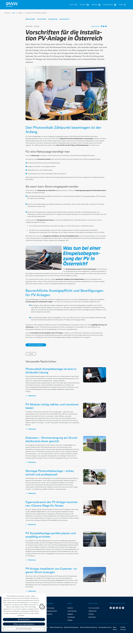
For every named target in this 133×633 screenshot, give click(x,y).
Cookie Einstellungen (25, 628)
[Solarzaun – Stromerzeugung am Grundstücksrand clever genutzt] (94, 443)
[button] (122, 4)
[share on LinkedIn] (101, 26)
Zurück (31, 354)
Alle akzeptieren (24, 619)
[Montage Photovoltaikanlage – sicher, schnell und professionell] (94, 476)
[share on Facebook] (103, 26)
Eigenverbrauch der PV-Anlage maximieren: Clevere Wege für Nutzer (52, 503)
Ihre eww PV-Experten (35, 345)
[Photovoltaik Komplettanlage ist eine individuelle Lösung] (94, 374)
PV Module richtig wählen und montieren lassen (52, 406)
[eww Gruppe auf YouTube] (120, 608)
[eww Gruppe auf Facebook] (111, 608)
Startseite (7, 13)
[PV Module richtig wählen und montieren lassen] (94, 410)
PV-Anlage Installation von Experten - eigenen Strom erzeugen (51, 570)
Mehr (13, 13)
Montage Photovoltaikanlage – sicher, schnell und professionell (50, 472)
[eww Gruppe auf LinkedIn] (117, 608)
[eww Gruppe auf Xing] (123, 608)
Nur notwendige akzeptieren (24, 624)
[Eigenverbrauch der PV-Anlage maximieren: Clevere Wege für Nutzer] (94, 508)
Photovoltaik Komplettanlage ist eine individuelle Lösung (51, 370)
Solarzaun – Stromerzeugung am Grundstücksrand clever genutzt (52, 439)
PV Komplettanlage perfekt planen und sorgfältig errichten (51, 534)
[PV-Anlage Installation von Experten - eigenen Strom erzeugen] (94, 574)
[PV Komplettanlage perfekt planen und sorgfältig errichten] (94, 539)
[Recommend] (106, 26)
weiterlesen (32, 396)
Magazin (20, 13)
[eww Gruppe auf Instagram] (114, 608)
